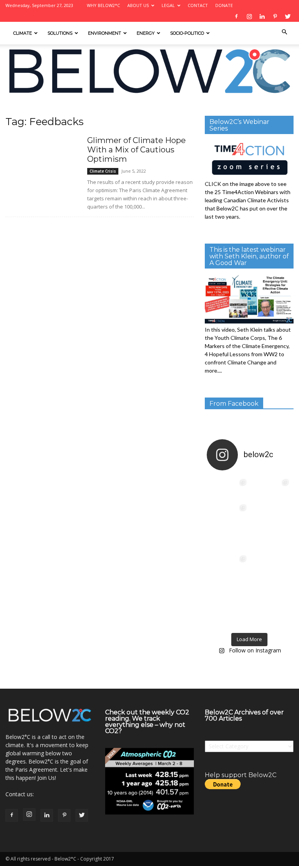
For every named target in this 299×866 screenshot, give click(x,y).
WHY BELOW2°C (103, 5)
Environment (104, 33)
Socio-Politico (187, 33)
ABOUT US (138, 5)
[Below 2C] (149, 71)
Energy (146, 33)
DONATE (224, 5)
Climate (22, 33)
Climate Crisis (103, 171)
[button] (284, 32)
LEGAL (168, 5)
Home (12, 107)
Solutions (59, 33)
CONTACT (198, 5)
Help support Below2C (240, 775)
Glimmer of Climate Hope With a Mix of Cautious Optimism (136, 150)
